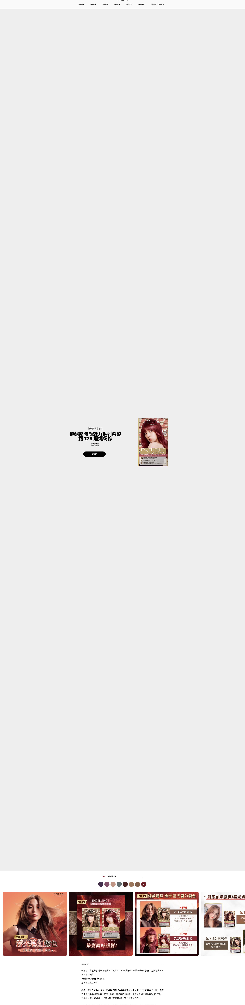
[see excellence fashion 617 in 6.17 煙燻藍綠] (119, 884)
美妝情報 (117, 4)
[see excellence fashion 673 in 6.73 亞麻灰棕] (131, 884)
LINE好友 (141, 4)
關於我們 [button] (129, 4)
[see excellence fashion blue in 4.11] (100, 884)
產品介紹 (85, 964)
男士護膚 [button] (105, 4)
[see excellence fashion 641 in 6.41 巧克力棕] (125, 884)
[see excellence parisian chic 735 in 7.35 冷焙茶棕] (137, 884)
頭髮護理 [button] (93, 4)
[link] (95, 445)
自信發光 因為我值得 (157, 4)
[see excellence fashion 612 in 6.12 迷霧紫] (106, 884)
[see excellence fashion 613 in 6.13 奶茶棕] (113, 884)
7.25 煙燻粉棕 (111, 876)
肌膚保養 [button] (81, 4)
